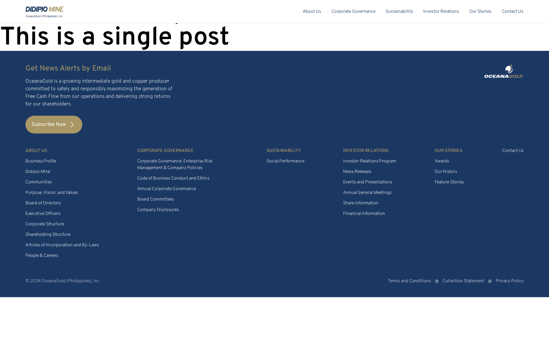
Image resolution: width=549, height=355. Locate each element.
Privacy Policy (510, 281)
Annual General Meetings (367, 192)
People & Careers (41, 255)
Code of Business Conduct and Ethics (173, 178)
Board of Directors (43, 203)
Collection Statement (463, 281)
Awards (442, 161)
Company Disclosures (158, 210)
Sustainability (399, 11)
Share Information (360, 203)
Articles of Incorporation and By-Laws (62, 245)
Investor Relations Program (369, 161)
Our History (446, 171)
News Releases (357, 171)
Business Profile (40, 161)
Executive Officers (42, 213)
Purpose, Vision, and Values (51, 192)
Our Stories (480, 11)
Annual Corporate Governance (166, 189)
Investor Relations (441, 11)
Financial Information (364, 213)
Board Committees (155, 199)
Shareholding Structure (48, 234)
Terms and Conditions (409, 281)
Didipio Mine (37, 171)
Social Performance (285, 161)
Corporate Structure (44, 224)
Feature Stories (449, 182)
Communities (38, 182)
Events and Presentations (367, 182)
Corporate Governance (353, 11)
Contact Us (513, 11)
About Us (312, 11)
